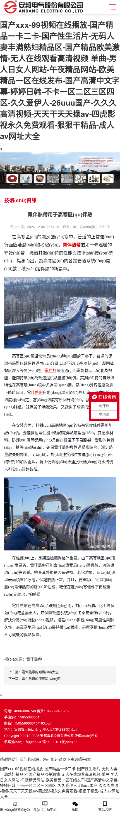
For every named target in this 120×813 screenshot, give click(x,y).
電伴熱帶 (72, 245)
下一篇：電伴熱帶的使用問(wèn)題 (34, 678)
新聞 (75, 809)
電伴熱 (50, 371)
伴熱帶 (37, 393)
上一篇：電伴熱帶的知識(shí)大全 (33, 671)
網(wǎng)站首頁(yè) (15, 809)
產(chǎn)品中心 (45, 809)
